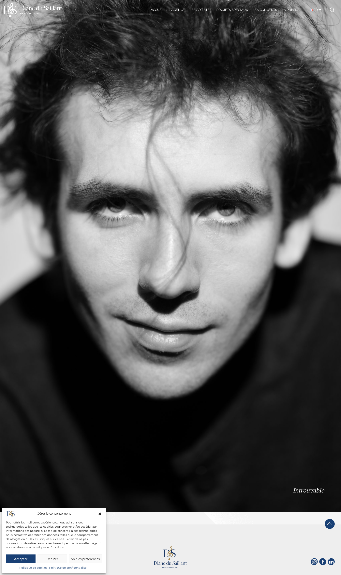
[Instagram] (314, 562)
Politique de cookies (33, 567)
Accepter (20, 559)
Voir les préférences (85, 559)
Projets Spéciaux (232, 10)
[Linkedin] (331, 562)
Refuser (52, 559)
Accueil (158, 10)
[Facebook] (322, 562)
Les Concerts (265, 10)
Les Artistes (201, 10)
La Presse (290, 10)
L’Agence (177, 10)
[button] (100, 514)
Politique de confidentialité (67, 567)
